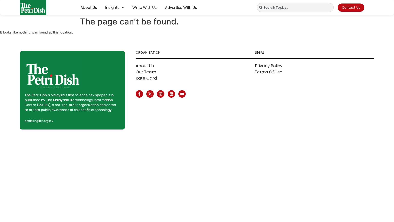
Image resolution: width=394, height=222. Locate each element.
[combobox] (295, 7)
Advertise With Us (181, 7)
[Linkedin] (171, 94)
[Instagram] (160, 94)
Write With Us (144, 7)
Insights (112, 7)
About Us (88, 7)
